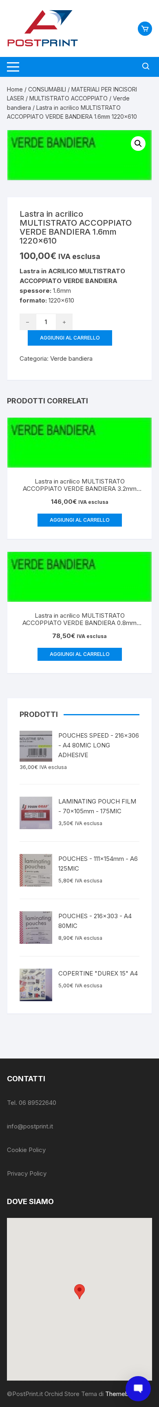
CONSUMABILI (47, 89)
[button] (79, 1291)
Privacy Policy (26, 1173)
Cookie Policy (26, 1150)
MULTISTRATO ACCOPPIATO (68, 98)
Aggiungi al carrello (70, 338)
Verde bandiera (71, 358)
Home (15, 89)
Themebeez (122, 1394)
